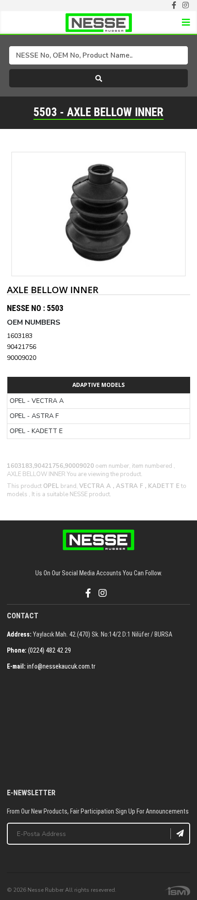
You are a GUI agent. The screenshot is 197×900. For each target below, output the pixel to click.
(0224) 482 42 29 (49, 650)
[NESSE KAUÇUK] (98, 730)
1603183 (20, 336)
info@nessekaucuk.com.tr (61, 666)
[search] (98, 78)
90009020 (21, 358)
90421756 (21, 347)
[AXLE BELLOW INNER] (98, 214)
